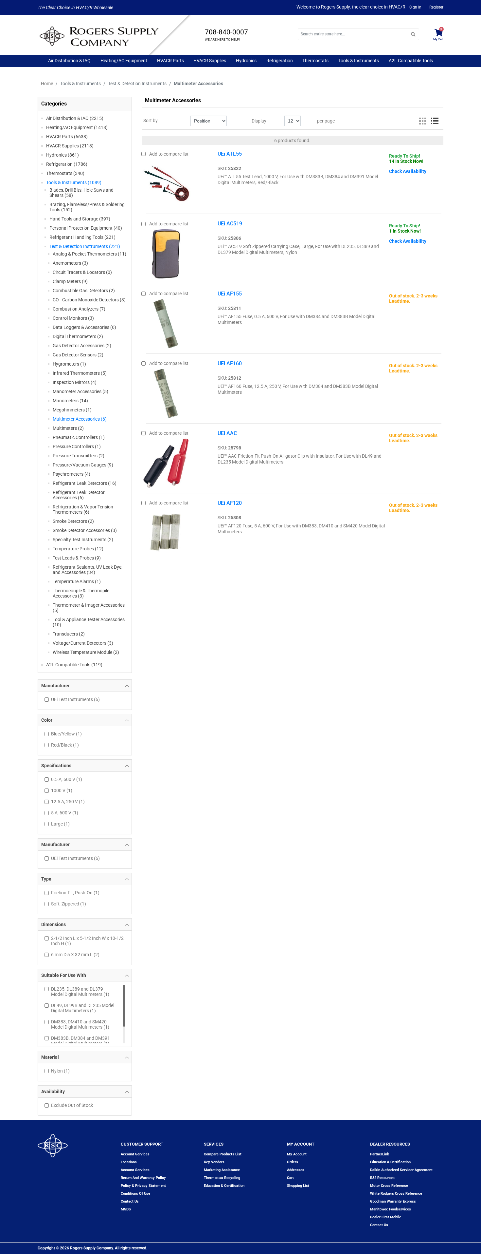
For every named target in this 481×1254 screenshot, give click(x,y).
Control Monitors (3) (73, 318)
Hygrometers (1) (69, 364)
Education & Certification (224, 1186)
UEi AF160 (230, 363)
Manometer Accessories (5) (80, 391)
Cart (290, 1178)
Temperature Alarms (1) (77, 581)
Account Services (135, 1154)
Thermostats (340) (65, 173)
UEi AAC (227, 433)
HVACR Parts (170, 60)
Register (436, 7)
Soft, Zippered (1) (68, 903)
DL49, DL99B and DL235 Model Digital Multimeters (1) (82, 1008)
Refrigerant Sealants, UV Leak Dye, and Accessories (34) (87, 569)
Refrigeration (279, 60)
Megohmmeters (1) (72, 409)
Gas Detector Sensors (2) (78, 354)
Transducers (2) (69, 633)
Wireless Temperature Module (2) (86, 652)
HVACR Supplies (209, 60)
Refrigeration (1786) (66, 164)
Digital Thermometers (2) (78, 336)
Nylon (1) (60, 1071)
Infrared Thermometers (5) (80, 373)
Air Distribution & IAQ (69, 60)
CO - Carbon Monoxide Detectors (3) (89, 299)
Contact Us (379, 1225)
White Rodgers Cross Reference (396, 1193)
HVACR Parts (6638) (67, 136)
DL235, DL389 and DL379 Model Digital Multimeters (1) (80, 991)
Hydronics (246, 60)
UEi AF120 (230, 503)
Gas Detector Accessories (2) (82, 345)
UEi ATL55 (230, 154)
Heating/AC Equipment (123, 60)
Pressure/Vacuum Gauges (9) (83, 464)
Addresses (295, 1170)
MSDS (126, 1209)
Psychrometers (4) (71, 474)
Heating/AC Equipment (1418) (77, 127)
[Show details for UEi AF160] (165, 391)
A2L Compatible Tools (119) (74, 664)
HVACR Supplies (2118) (70, 145)
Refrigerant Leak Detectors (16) (84, 483)
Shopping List (298, 1186)
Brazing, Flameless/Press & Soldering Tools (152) (87, 207)
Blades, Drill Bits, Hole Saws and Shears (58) (81, 192)
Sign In (415, 7)
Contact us (130, 1201)
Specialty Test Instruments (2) (83, 539)
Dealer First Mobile (385, 1217)
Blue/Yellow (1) (66, 733)
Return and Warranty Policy (143, 1178)
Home (47, 83)
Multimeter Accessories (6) (80, 419)
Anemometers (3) (70, 263)
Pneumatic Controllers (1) (79, 437)
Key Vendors (214, 1162)
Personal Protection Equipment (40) (85, 228)
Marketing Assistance (222, 1170)
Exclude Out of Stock (72, 1105)
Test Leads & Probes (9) (77, 557)
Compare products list (222, 1154)
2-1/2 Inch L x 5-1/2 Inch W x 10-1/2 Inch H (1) (87, 941)
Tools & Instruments (358, 60)
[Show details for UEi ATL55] (165, 182)
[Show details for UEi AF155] (165, 322)
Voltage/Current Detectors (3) (83, 643)
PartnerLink (379, 1154)
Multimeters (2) (68, 428)
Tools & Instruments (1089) (73, 182)
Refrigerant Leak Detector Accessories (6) (79, 495)
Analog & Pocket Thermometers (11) (89, 253)
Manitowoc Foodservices (390, 1209)
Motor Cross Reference (389, 1186)
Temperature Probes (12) (78, 548)
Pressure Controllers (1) (77, 446)
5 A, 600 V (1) (64, 812)
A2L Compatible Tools (411, 60)
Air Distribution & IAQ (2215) (74, 118)
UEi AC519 (230, 223)
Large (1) (60, 823)
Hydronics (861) (62, 155)
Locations (129, 1162)
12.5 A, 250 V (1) (68, 801)
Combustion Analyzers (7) (79, 309)
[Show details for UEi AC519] (165, 252)
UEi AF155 (230, 294)
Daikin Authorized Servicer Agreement (401, 1170)
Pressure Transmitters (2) (78, 455)
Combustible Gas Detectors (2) (84, 290)
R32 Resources (382, 1178)
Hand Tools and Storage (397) (79, 218)
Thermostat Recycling (222, 1178)
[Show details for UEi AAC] (165, 461)
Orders (292, 1162)
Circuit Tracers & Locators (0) (82, 272)
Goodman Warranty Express (393, 1201)
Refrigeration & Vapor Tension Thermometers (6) (83, 509)
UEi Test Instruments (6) (75, 699)
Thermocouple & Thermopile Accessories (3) (81, 593)
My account (297, 1154)
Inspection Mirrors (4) (75, 382)
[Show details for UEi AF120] (165, 531)
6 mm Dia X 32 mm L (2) (75, 954)
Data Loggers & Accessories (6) (84, 327)
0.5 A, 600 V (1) (66, 779)
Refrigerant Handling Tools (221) (82, 237)
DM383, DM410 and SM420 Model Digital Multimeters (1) (80, 1024)
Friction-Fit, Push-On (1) (75, 892)
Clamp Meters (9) (70, 281)
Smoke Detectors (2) (73, 521)
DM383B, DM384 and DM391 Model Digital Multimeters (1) (80, 1041)
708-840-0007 (226, 32)
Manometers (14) (70, 400)
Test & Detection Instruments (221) (84, 246)
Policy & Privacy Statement (143, 1186)
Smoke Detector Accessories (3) (85, 530)
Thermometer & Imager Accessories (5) (89, 607)
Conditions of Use (135, 1193)
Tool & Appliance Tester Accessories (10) (89, 622)
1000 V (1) (61, 790)
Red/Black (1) (65, 745)
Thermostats (315, 60)
